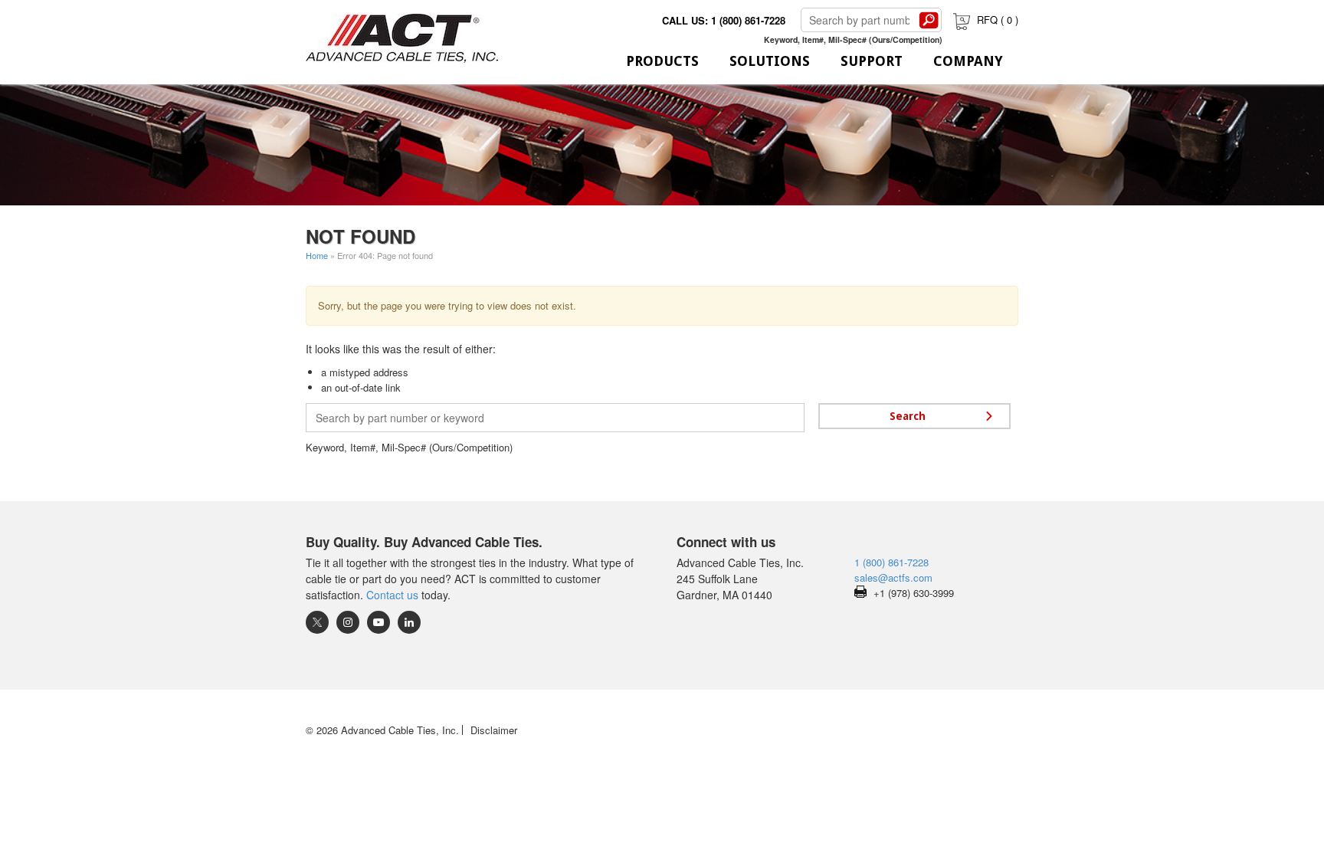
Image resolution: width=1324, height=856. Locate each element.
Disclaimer (493, 730)
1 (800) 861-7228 (891, 562)
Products (662, 61)
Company (968, 61)
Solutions (769, 61)
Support (872, 61)
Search (928, 19)
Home (317, 255)
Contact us (392, 594)
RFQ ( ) (997, 19)
